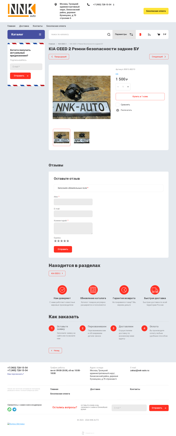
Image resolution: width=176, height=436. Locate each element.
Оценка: (57, 238)
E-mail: (57, 209)
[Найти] (108, 34)
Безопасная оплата (156, 11)
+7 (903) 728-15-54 (102, 4)
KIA (117, 74)
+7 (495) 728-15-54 (17, 370)
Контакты (38, 26)
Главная (11, 26)
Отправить (19, 75)
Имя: (56, 197)
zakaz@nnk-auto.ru (139, 370)
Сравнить (125, 104)
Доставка (24, 26)
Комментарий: (61, 221)
